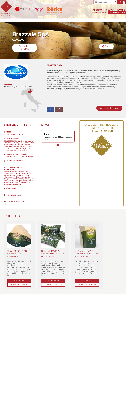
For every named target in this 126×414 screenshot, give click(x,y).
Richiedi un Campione (19, 285)
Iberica (61, 9)
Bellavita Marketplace (6, 9)
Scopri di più (19, 281)
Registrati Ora (117, 12)
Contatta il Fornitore (24, 48)
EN (121, 2)
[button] (57, 145)
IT (124, 2)
